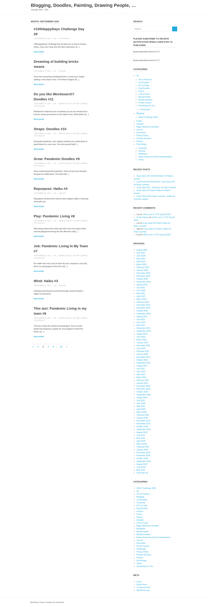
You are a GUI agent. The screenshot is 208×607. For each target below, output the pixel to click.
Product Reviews (143, 138)
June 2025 (141, 290)
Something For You (146, 106)
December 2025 (143, 273)
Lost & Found (144, 94)
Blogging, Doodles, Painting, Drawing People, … (83, 5)
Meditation (142, 154)
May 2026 (140, 259)
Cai (54, 38)
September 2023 (143, 331)
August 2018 (141, 464)
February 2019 (142, 447)
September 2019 (143, 429)
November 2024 (143, 308)
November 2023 (143, 328)
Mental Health (65, 104)
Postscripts (145, 109)
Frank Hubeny (142, 217)
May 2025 (140, 293)
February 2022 (142, 351)
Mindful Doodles (145, 100)
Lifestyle (140, 124)
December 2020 (143, 386)
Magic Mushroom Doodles (147, 127)
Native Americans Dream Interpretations (155, 157)
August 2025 (141, 285)
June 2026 (141, 256)
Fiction (139, 121)
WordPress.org (142, 590)
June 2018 (141, 467)
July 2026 (140, 253)
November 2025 (143, 276)
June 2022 (141, 348)
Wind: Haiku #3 (46, 281)
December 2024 (143, 305)
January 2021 (142, 383)
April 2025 (140, 296)
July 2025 (140, 288)
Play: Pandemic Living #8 (54, 216)
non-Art (62, 193)
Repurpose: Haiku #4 (51, 189)
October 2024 (142, 311)
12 (61, 347)
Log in (139, 582)
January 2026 (142, 270)
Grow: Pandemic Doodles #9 (57, 159)
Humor (141, 91)
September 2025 (143, 282)
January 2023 (142, 343)
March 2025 (141, 299)
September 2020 (143, 395)
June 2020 (141, 403)
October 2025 (142, 279)
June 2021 (141, 371)
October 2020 (142, 392)
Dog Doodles (144, 88)
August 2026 (141, 250)
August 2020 (141, 398)
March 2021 (141, 377)
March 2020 (141, 412)
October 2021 (142, 360)
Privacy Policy (142, 135)
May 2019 (140, 438)
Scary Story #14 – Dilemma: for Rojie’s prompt (156, 187)
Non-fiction (141, 133)
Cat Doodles (143, 82)
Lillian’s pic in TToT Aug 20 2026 (157, 214)
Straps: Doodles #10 (50, 129)
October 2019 (142, 426)
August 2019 (141, 432)
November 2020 (143, 389)
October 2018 (142, 458)
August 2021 (141, 366)
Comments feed (143, 587)
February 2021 (142, 380)
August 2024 (141, 317)
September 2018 (143, 461)
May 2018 (140, 470)
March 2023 (141, 340)
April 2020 (140, 409)
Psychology (64, 38)
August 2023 (141, 334)
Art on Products (145, 80)
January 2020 (142, 418)
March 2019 (141, 444)
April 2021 (140, 374)
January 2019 (142, 450)
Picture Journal (80, 104)
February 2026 (142, 267)
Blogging (140, 113)
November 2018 (143, 455)
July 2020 (140, 400)
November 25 (142, 473)
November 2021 (143, 357)
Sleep (140, 160)
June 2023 (141, 337)
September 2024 (143, 314)
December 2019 (143, 421)
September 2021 (143, 363)
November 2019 (143, 424)
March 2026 (141, 264)
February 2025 (142, 302)
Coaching (142, 148)
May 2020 (140, 406)
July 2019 (140, 435)
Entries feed (141, 584)
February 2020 (142, 415)
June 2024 (141, 322)
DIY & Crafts (143, 85)
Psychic (139, 141)
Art (137, 76)
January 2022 (142, 354)
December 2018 (143, 453)
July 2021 (140, 369)
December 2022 (143, 345)
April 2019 (140, 441)
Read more (39, 52)
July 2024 (140, 319)
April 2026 (140, 262)
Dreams (62, 71)
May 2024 (140, 325)
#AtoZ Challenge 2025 (148, 117)
